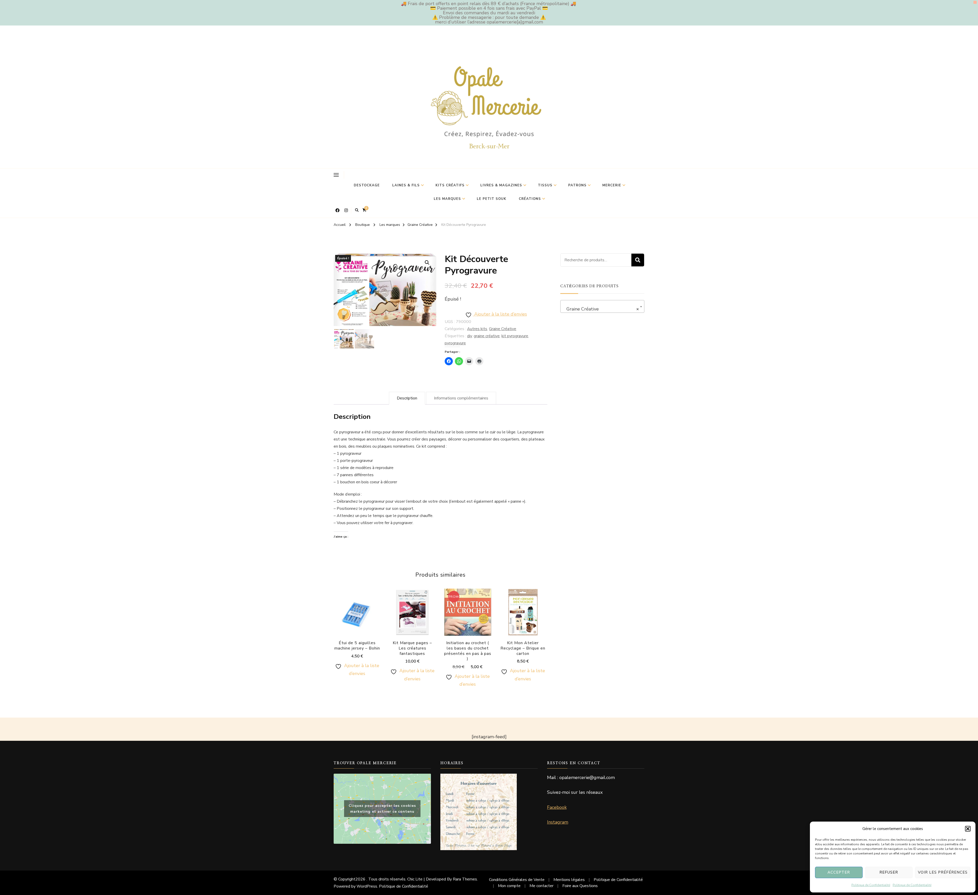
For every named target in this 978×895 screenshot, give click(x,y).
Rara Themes (465, 879)
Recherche (637, 260)
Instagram (557, 822)
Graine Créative (502, 329)
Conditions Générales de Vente (517, 880)
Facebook (557, 807)
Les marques (447, 199)
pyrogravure (455, 343)
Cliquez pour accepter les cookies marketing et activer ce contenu (382, 808)
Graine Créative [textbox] (601, 309)
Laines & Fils (406, 185)
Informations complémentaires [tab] (461, 398)
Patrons (577, 185)
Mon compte (509, 886)
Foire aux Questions (580, 886)
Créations (530, 199)
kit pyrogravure (514, 336)
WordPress (367, 886)
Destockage (367, 185)
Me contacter (541, 886)
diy (469, 336)
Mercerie (611, 185)
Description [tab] (407, 398)
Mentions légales (569, 880)
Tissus (545, 185)
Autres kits (477, 329)
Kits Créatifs (450, 185)
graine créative (487, 336)
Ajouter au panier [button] (357, 618)
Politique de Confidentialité (870, 885)
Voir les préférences (943, 872)
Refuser (888, 872)
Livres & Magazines (501, 185)
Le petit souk (491, 199)
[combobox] (602, 306)
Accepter (838, 872)
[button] (967, 828)
